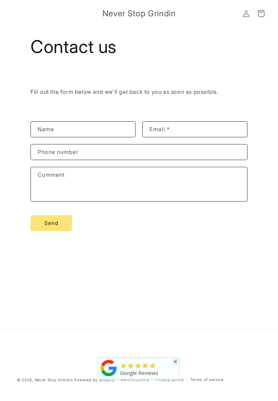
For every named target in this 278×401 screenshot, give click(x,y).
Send (51, 223)
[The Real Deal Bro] (109, 376)
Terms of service (207, 379)
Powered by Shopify (94, 380)
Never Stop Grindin (54, 380)
